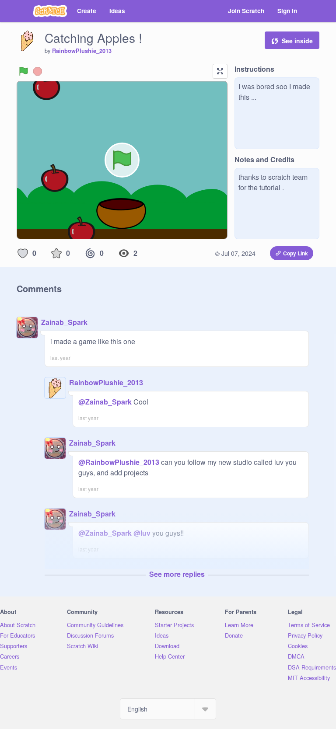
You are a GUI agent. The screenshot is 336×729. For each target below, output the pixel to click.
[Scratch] (50, 11)
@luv (141, 533)
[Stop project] (38, 71)
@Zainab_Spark (105, 402)
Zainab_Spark (64, 322)
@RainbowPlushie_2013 (118, 462)
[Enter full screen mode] (220, 71)
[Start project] (24, 71)
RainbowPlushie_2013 (82, 51)
